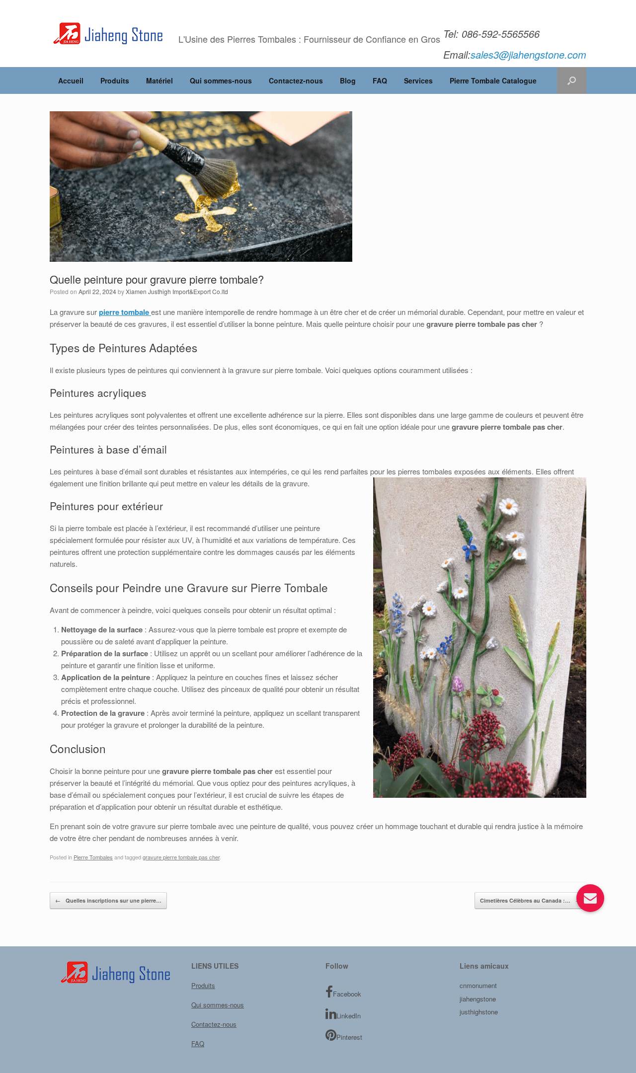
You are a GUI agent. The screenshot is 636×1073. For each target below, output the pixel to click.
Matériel (159, 80)
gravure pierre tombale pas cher (181, 857)
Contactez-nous (296, 80)
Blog (348, 80)
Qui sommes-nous (221, 80)
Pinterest (349, 1037)
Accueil (70, 80)
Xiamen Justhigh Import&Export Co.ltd (177, 291)
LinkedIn (348, 1015)
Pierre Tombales (93, 857)
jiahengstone (478, 998)
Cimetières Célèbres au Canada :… (530, 900)
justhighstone (479, 1011)
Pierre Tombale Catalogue (493, 80)
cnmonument (478, 985)
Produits (114, 80)
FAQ (380, 80)
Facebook (347, 993)
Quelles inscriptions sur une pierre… (108, 900)
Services (418, 80)
